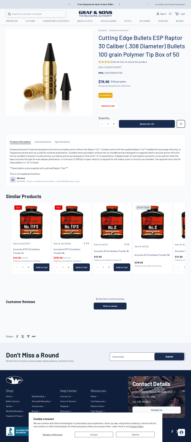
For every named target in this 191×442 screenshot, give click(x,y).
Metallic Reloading (14, 411)
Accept (94, 434)
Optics (9, 406)
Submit (169, 356)
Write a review (110, 306)
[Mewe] (34, 336)
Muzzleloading (38, 396)
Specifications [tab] (62, 141)
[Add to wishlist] (181, 124)
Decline (135, 434)
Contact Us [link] (156, 409)
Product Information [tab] (20, 141)
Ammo (9, 396)
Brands (35, 411)
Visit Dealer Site (161, 4)
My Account (65, 411)
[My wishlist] (170, 14)
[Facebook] (17, 336)
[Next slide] (119, 4)
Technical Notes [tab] (42, 141)
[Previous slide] (69, 4)
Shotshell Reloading (41, 401)
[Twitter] (22, 336)
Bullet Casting (12, 401)
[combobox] (32, 13)
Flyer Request (97, 411)
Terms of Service (67, 401)
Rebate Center (97, 406)
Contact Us (65, 396)
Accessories (37, 406)
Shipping (64, 406)
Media (93, 396)
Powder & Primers (14, 416)
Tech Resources (98, 401)
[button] (105, 61)
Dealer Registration (177, 4)
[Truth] (28, 336)
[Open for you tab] (181, 432)
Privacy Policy (137, 426)
